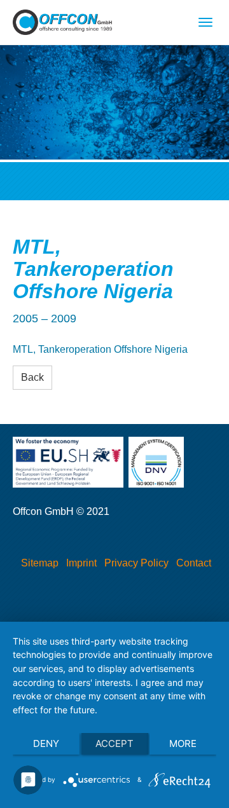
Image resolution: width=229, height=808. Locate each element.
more (183, 743)
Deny (46, 743)
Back (32, 377)
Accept (114, 743)
